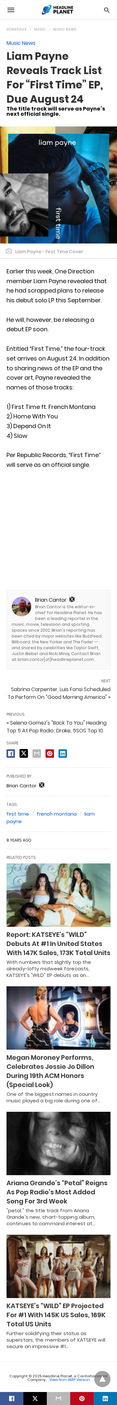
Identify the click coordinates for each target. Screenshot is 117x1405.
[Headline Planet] (58, 10)
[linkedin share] (62, 753)
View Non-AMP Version (69, 1379)
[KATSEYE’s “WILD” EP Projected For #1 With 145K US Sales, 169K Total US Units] (58, 1266)
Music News (64, 29)
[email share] (36, 753)
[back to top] (102, 1379)
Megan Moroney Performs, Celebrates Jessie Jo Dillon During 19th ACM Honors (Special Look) (50, 1071)
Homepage (16, 29)
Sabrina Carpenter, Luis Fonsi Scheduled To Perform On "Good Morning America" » (58, 693)
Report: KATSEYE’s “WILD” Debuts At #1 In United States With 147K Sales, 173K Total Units (58, 943)
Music (40, 29)
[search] (106, 10)
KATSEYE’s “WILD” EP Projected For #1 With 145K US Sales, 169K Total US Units (56, 1315)
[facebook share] (10, 753)
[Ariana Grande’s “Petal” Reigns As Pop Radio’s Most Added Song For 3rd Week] (58, 1143)
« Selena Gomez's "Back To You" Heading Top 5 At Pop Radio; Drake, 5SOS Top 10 (56, 726)
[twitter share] (24, 753)
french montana (57, 813)
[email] (58, 1398)
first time (17, 813)
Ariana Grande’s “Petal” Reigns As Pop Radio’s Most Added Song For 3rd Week (57, 1192)
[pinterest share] (50, 753)
